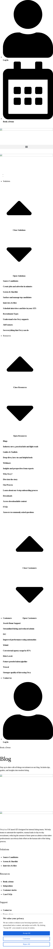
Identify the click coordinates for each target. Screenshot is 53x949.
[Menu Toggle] (3, 175)
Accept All (26, 933)
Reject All (26, 944)
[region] (26, 931)
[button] (26, 147)
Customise (26, 939)
